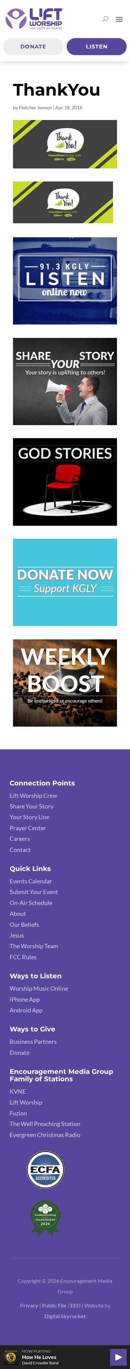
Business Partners (33, 1041)
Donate (33, 46)
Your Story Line (29, 817)
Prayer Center (28, 828)
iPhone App (25, 999)
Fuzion (18, 1113)
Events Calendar (31, 881)
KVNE (18, 1091)
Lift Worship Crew (33, 795)
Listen (97, 46)
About (18, 913)
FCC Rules (23, 957)
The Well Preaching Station (45, 1123)
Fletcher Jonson (35, 107)
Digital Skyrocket (65, 1316)
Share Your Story (31, 806)
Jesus (17, 935)
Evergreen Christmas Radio (45, 1134)
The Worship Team (34, 946)
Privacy (29, 1305)
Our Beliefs (24, 924)
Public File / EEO (62, 1305)
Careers (20, 838)
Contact (20, 849)
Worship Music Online (39, 988)
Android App (26, 1010)
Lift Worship (26, 1102)
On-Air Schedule (31, 902)
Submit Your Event (34, 891)
